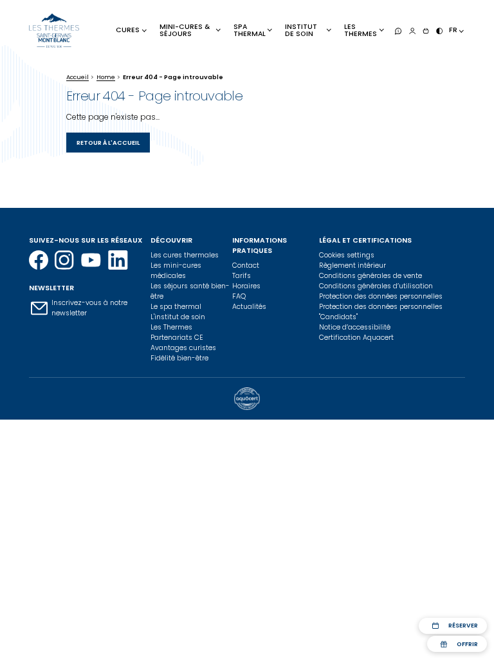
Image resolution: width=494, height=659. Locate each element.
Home (105, 77)
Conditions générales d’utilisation (376, 286)
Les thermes (360, 30)
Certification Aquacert (356, 337)
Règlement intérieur (352, 265)
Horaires (246, 286)
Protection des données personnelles (381, 296)
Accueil (77, 77)
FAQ (239, 296)
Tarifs (241, 276)
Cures (128, 30)
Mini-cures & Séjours (185, 30)
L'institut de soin (178, 317)
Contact (245, 265)
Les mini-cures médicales (176, 271)
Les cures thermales (185, 255)
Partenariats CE (177, 337)
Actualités (249, 306)
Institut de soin (301, 30)
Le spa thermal (176, 306)
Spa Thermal (249, 30)
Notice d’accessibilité (354, 327)
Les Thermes (171, 327)
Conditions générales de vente (370, 276)
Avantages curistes (183, 348)
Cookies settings (346, 255)
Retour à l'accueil (108, 142)
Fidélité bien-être (179, 358)
